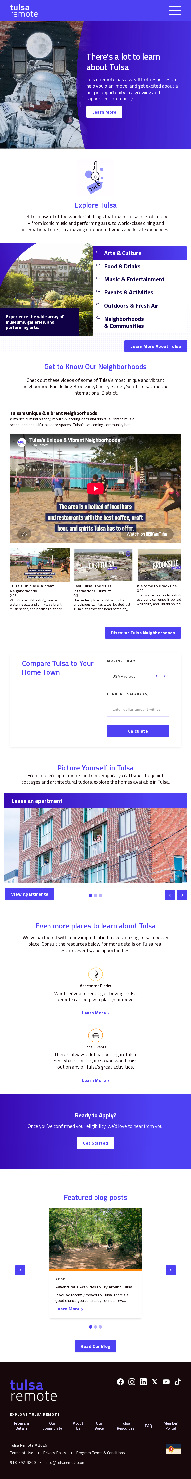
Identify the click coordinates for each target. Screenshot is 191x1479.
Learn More (104, 112)
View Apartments (29, 894)
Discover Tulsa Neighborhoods (143, 632)
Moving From (121, 661)
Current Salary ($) (128, 694)
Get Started (95, 1143)
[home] (24, 10)
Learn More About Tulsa (155, 346)
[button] (175, 10)
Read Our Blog (95, 1346)
